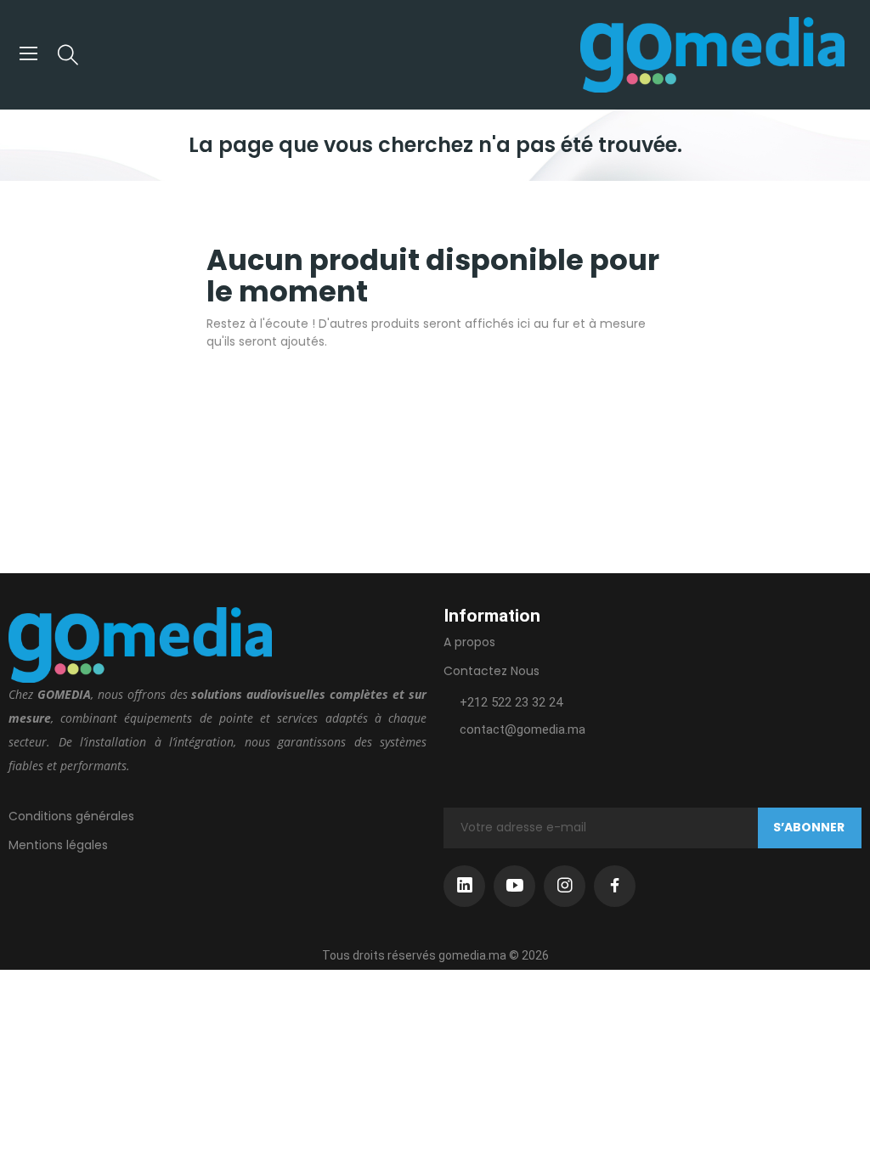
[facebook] (615, 886)
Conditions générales (71, 816)
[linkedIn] (464, 886)
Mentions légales (58, 844)
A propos (469, 641)
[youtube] (514, 886)
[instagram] (564, 886)
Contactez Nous (491, 670)
